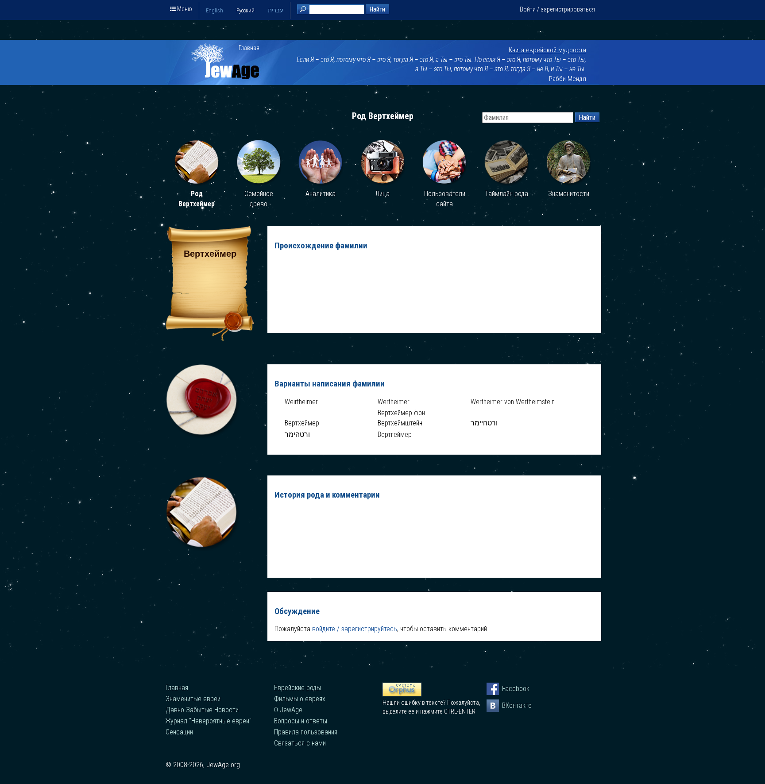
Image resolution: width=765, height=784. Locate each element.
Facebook (508, 688)
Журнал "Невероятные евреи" (208, 721)
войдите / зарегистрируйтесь (354, 629)
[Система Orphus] (401, 694)
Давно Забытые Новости (202, 710)
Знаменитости (568, 193)
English (214, 10)
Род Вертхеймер (196, 199)
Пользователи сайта (444, 199)
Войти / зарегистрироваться (557, 9)
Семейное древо (258, 199)
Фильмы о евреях (299, 699)
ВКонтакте (508, 705)
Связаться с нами (300, 743)
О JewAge (288, 710)
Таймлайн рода (506, 193)
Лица (382, 193)
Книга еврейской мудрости (547, 50)
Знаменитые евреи (193, 699)
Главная (249, 47)
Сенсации (179, 732)
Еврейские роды (297, 688)
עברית (275, 10)
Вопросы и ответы (300, 721)
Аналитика (320, 193)
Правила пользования (305, 732)
